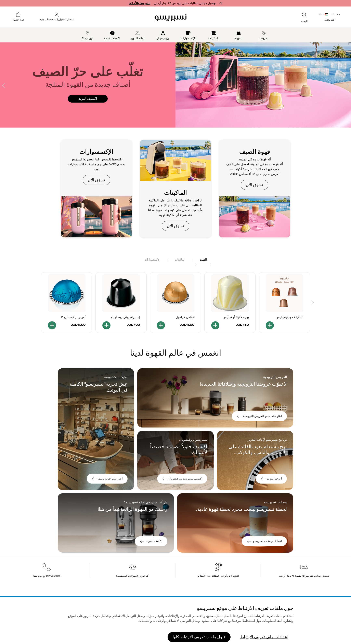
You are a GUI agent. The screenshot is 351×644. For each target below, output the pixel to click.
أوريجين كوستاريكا (73, 317)
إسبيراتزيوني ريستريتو (125, 317)
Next (347, 85)
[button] (336, 15)
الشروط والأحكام (139, 3)
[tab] (203, 260)
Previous (3, 85)
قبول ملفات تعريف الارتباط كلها (199, 636)
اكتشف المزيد (88, 99)
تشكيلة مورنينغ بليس (289, 317)
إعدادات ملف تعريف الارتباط (264, 636)
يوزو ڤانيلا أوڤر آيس (236, 317)
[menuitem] (264, 34)
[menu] (175, 34)
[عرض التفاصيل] (270, 325)
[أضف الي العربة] (215, 325)
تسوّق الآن (254, 188)
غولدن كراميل (185, 317)
